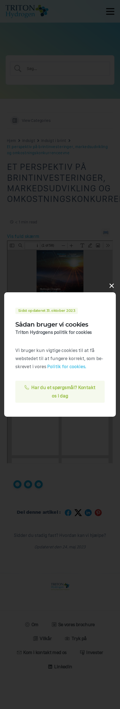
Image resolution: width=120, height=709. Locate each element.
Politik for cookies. (67, 366)
